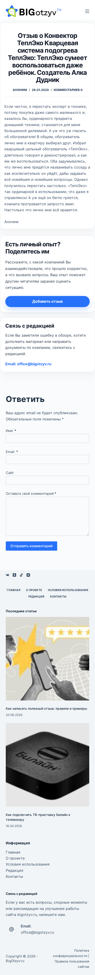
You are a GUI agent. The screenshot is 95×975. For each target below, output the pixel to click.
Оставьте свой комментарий (31, 493)
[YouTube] (28, 575)
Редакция (36, 596)
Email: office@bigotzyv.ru (28, 364)
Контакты (58, 596)
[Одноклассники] (14, 575)
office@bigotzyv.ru (37, 932)
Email (12, 452)
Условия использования (68, 590)
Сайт (10, 473)
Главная (13, 590)
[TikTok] (21, 575)
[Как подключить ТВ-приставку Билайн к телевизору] (47, 765)
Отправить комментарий (31, 546)
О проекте (34, 590)
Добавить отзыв (47, 301)
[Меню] (87, 11)
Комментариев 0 (68, 90)
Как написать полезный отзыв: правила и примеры (46, 708)
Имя (11, 431)
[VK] (7, 575)
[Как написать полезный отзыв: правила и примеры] (47, 659)
